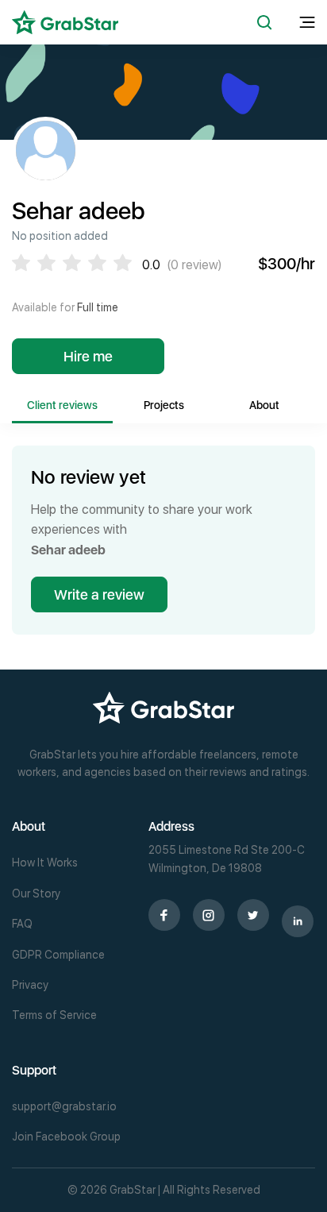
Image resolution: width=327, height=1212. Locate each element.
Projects (164, 405)
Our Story (36, 893)
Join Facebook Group (66, 1136)
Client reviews (62, 405)
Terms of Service (54, 1015)
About (264, 405)
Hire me (88, 356)
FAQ (22, 923)
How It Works (45, 862)
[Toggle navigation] (307, 23)
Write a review (99, 594)
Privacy (30, 984)
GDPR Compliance (58, 954)
